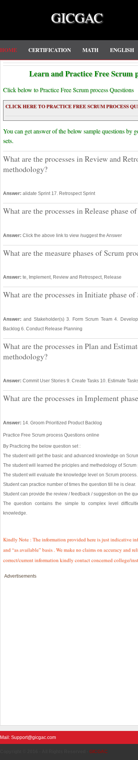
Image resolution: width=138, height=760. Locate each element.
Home (8, 50)
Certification (49, 50)
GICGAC (77, 17)
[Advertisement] (69, 649)
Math (90, 50)
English (122, 50)
